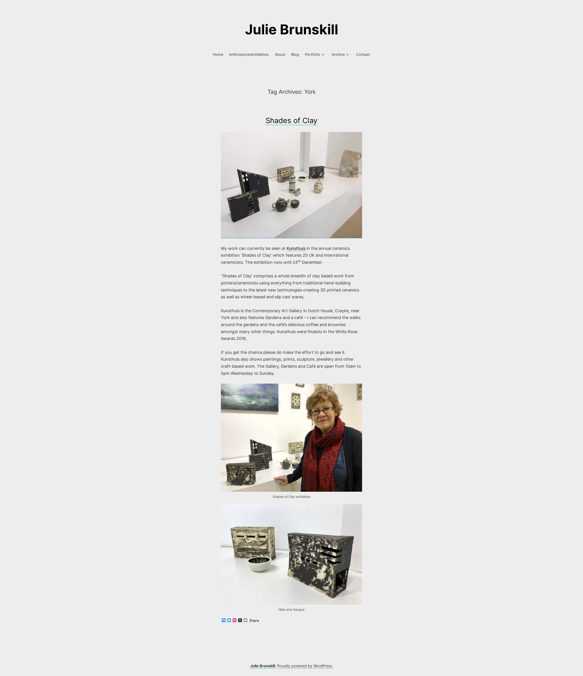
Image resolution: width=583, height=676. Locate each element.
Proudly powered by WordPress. (305, 665)
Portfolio (312, 54)
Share (254, 620)
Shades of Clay (291, 120)
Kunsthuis (296, 248)
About (280, 54)
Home (218, 54)
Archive (338, 54)
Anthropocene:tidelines (249, 54)
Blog (295, 54)
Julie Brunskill (291, 29)
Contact (363, 54)
